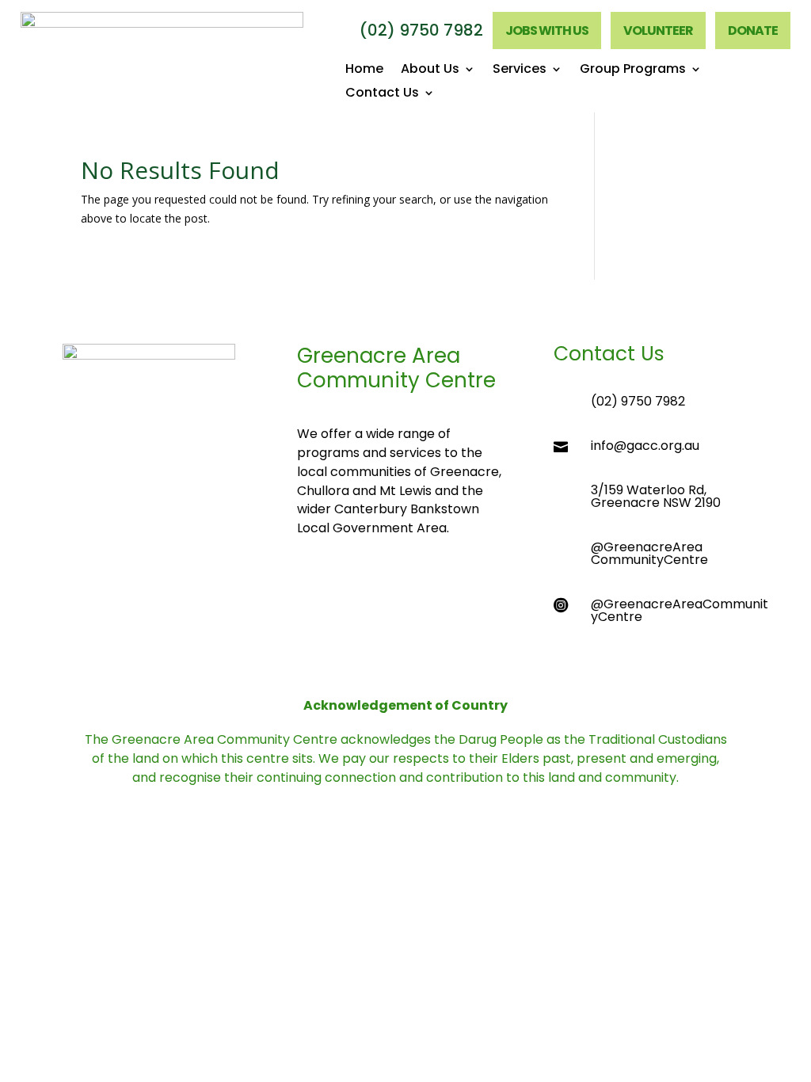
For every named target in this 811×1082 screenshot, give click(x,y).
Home (364, 70)
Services (519, 70)
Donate (753, 30)
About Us (430, 70)
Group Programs (633, 70)
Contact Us (382, 94)
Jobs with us (546, 30)
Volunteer (658, 30)
